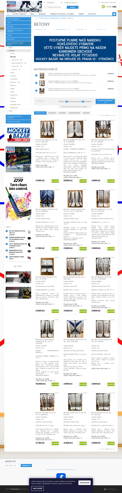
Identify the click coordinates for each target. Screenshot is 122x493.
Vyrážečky (13, 79)
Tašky (12, 92)
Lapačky (13, 76)
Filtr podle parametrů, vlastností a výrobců (74, 107)
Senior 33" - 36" (17, 60)
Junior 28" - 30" (17, 66)
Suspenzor (14, 95)
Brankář (42, 14)
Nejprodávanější (74, 113)
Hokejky (13, 98)
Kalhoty (13, 85)
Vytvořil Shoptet (111, 489)
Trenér (81, 14)
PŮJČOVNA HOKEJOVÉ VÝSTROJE (14, 117)
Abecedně (86, 113)
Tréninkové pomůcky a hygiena (62, 14)
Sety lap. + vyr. (15, 82)
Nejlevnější (52, 113)
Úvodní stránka (8, 14)
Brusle (12, 53)
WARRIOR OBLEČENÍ (13, 122)
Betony (13, 57)
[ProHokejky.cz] (24, 6)
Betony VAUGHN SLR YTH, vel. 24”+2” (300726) (64, 74)
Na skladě (40, 101)
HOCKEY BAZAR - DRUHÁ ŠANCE (15, 43)
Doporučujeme (40, 113)
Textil (11, 111)
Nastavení (37, 488)
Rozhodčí (92, 14)
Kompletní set (15, 104)
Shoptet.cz (50, 469)
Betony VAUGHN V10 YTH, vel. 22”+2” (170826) (64, 89)
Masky (12, 89)
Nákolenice (14, 108)
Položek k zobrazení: (105, 101)
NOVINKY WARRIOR (19, 14)
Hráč (32, 14)
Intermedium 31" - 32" (19, 63)
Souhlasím (84, 483)
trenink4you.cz (70, 469)
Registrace (112, 2)
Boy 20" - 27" (16, 69)
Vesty (12, 73)
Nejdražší (62, 113)
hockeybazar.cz (60, 469)
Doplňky (13, 101)
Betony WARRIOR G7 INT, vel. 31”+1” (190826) (63, 81)
